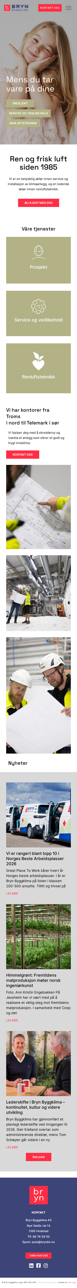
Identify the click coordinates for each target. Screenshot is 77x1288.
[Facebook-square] (38, 1265)
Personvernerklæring (47, 1282)
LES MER (12, 893)
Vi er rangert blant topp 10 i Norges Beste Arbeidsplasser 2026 (35, 858)
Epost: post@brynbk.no (38, 1242)
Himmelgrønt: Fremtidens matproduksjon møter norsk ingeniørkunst (33, 980)
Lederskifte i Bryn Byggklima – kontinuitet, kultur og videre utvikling (35, 1107)
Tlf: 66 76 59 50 (39, 1236)
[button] (68, 8)
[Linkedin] (31, 1265)
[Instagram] (45, 1265)
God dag (71, 1282)
